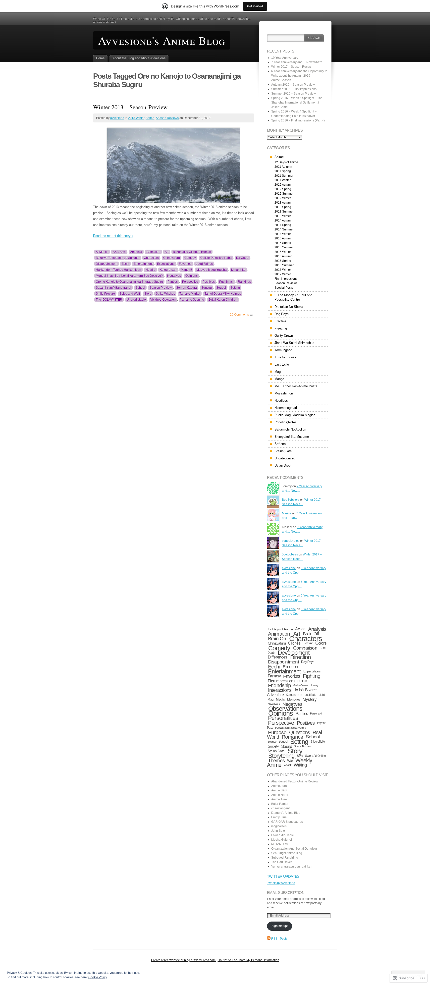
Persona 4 (316, 713)
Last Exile (281, 364)
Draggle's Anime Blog (285, 813)
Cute (322, 648)
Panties (172, 281)
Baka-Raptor (279, 804)
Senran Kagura (186, 287)
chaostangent (280, 808)
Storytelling (281, 756)
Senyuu (206, 287)
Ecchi (125, 264)
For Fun (302, 681)
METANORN (279, 844)
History (314, 685)
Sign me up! (279, 926)
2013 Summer (284, 211)
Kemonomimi (294, 695)
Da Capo (242, 258)
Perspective (190, 281)
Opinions (191, 275)
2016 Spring (282, 261)
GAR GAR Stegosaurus (287, 821)
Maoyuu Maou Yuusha (211, 270)
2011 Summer (283, 175)
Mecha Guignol (281, 839)
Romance (292, 737)
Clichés (294, 643)
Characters (151, 258)
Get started (255, 6)
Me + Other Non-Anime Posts (295, 386)
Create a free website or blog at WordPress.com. (183, 960)
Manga (279, 379)
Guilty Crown (283, 335)
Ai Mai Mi (102, 252)
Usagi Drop (282, 465)
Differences (277, 657)
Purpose (277, 732)
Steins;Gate (283, 451)
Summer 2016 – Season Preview (293, 93)
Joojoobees (290, 554)
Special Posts (283, 287)
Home (100, 58)
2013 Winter (136, 118)
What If (287, 765)
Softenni (280, 444)
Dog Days (281, 314)
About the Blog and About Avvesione (138, 58)
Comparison (305, 648)
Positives (209, 281)
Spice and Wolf (129, 293)
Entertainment (143, 264)
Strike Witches (165, 293)
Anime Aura (279, 786)
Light (322, 694)
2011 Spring (282, 171)
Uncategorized (284, 458)
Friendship (279, 685)
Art (166, 252)
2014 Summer (284, 229)
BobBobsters (290, 499)
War (290, 761)
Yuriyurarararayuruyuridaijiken (291, 866)
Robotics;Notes (285, 422)
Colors (320, 643)
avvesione (117, 118)
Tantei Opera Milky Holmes (223, 293)
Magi (277, 372)
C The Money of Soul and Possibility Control (293, 297)
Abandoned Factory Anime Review (294, 781)
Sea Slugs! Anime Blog (286, 853)
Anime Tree (279, 799)
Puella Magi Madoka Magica (294, 415)
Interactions (280, 690)
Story (147, 293)
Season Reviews (167, 118)
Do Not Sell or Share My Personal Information (248, 960)
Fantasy (274, 676)
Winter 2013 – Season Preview (130, 107)
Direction (300, 657)
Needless (281, 400)
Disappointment (106, 264)
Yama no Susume (192, 299)
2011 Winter (282, 180)
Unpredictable (136, 299)
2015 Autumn (283, 238)
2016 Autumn (283, 256)
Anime (150, 118)
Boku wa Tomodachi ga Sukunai (117, 258)
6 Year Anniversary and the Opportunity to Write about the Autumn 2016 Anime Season (299, 75)
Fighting (311, 676)
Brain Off (311, 633)
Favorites (185, 264)
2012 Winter (282, 198)
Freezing (280, 328)
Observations (285, 708)
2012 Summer (284, 193)
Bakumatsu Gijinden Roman (192, 252)
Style (300, 756)
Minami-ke (238, 270)
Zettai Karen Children (223, 299)
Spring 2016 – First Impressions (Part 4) (298, 120)
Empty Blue (279, 817)
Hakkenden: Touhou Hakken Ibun (118, 270)
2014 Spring (282, 225)
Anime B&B (279, 790)
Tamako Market (189, 293)
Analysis (317, 629)
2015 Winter (282, 252)
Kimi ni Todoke (285, 357)
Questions (299, 732)
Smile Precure (105, 293)
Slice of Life (318, 741)
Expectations (165, 264)
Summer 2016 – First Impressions (294, 89)
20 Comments (239, 314)
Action (300, 629)
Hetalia (150, 270)
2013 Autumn (283, 202)
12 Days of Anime (286, 162)
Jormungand (283, 350)
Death (271, 652)
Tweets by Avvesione (281, 883)
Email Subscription (285, 892)
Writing (300, 764)
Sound (286, 746)
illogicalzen (279, 826)
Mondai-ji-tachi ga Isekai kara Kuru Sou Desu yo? (129, 275)
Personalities (283, 718)
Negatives (174, 275)
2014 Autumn (283, 220)
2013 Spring (282, 207)
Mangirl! (186, 270)
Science (272, 741)
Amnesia (136, 252)
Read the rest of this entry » (113, 236)
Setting (235, 287)
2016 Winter (282, 270)
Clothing (308, 643)
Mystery (310, 699)
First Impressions (285, 278)
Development (294, 652)
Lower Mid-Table (282, 835)
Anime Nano (279, 795)
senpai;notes (290, 541)
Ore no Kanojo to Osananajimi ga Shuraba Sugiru (129, 281)
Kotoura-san (168, 270)
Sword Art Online (315, 755)
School (140, 287)
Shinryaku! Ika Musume (291, 436)
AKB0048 (119, 252)
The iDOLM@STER (109, 299)
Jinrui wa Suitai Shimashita (294, 343)
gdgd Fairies (204, 264)
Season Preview (161, 287)
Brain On (277, 638)
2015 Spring (282, 243)
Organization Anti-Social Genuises (294, 848)
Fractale (280, 321)
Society (273, 746)
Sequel (221, 287)
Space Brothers (303, 746)
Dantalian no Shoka (288, 307)
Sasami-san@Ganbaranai (113, 287)
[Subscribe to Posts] (268, 938)
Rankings (244, 281)
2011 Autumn (283, 166)
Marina (286, 513)
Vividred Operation (163, 299)
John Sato (278, 830)
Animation (153, 252)
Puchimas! (226, 281)
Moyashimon (283, 393)
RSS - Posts (279, 938)
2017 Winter (282, 274)
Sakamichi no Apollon (290, 429)
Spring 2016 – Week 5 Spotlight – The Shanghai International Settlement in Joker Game (296, 102)
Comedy (190, 258)
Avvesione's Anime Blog (161, 40)
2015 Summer (284, 247)
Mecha (280, 699)
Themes (276, 760)
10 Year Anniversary (284, 57)
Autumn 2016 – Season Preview (293, 84)
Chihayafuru (171, 258)
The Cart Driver (281, 862)
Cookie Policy (97, 977)
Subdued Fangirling (284, 857)
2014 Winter (282, 234)
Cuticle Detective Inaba (216, 258)
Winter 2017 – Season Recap (291, 66)
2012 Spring (282, 189)
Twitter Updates (283, 876)
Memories (293, 699)
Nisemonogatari (285, 408)
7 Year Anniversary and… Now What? (296, 62)
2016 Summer (284, 265)
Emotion (290, 666)
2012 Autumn (283, 184)
